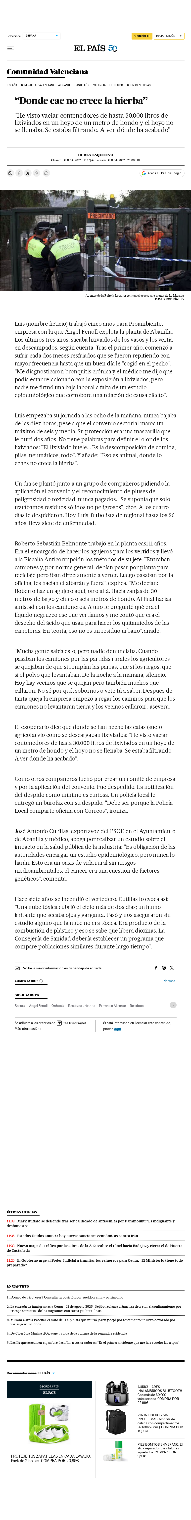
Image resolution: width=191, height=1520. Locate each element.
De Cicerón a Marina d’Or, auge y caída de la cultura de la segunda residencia (68, 1333)
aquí (117, 1029)
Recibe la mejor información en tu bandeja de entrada (61, 968)
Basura (20, 1006)
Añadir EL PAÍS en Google (164, 173)
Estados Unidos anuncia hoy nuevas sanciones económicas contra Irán (77, 1236)
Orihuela (57, 1006)
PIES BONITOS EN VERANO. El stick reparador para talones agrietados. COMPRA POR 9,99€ (160, 1450)
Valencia (99, 85)
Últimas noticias (139, 85)
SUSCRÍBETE (142, 36)
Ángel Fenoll (38, 1006)
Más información (27, 1028)
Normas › (170, 981)
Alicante (64, 85)
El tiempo (116, 85)
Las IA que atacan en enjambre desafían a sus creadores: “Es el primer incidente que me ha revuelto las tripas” (94, 1342)
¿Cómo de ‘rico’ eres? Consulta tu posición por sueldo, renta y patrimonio (66, 1297)
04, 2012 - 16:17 (77, 160)
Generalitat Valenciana (37, 85)
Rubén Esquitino (95, 155)
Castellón (82, 85)
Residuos (136, 1006)
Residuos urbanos (81, 1006)
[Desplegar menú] (11, 48)
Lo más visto (18, 1286)
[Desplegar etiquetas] (173, 1005)
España (12, 85)
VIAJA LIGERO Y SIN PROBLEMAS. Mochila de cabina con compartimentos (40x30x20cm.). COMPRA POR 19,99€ (160, 1423)
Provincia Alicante (112, 1006)
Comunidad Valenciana (47, 72)
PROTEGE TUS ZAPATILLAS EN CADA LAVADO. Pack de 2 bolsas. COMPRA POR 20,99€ (51, 1458)
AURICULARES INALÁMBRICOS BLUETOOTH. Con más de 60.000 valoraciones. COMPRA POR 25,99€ (160, 1395)
